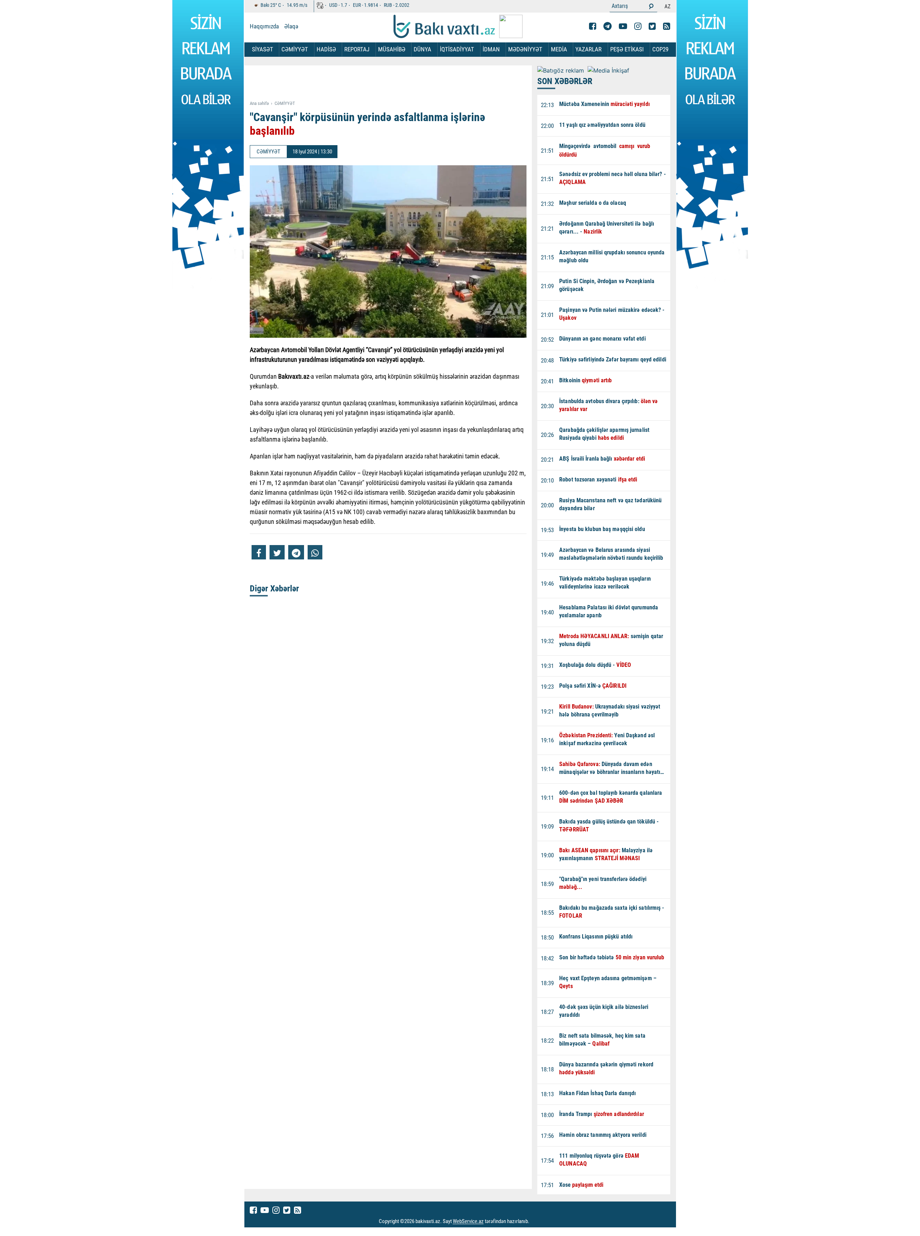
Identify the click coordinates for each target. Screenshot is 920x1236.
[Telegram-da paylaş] (296, 552)
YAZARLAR (588, 49)
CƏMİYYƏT (294, 49)
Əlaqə (291, 26)
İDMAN (491, 49)
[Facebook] (592, 26)
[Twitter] (652, 26)
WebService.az (468, 1221)
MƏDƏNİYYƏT (525, 49)
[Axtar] (651, 6)
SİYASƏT (262, 49)
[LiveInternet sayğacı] (536, 1221)
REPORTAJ (356, 49)
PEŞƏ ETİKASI (627, 49)
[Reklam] (394, 83)
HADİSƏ (326, 49)
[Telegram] (607, 26)
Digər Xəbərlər (274, 589)
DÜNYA (422, 49)
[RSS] (666, 26)
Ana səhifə (259, 103)
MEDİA (559, 49)
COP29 (660, 49)
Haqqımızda (264, 26)
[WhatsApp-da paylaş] (315, 552)
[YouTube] (623, 26)
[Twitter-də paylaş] (277, 552)
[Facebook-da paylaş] (259, 552)
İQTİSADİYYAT (457, 49)
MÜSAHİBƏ (391, 49)
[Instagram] (637, 26)
